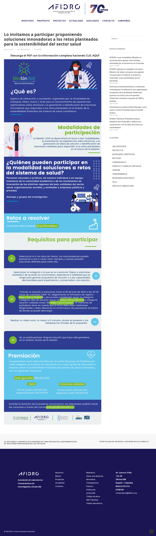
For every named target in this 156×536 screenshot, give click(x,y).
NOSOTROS (27, 20)
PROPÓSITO (43, 20)
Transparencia (92, 483)
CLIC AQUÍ (92, 55)
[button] (135, 21)
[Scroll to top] (151, 531)
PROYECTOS (59, 20)
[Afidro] (78, 9)
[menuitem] (27, 21)
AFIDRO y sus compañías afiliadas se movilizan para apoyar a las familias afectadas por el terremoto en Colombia (127, 60)
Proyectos (59, 479)
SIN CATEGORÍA (119, 146)
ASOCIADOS (92, 20)
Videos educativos (94, 503)
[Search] (129, 38)
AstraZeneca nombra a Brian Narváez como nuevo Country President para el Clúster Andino (128, 110)
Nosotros (59, 472)
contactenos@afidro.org (126, 493)
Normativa (90, 479)
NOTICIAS (116, 158)
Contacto (59, 486)
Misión (58, 476)
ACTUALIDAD (76, 20)
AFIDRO (39, 49)
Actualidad (60, 483)
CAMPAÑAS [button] (124, 20)
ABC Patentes (92, 500)
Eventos (89, 486)
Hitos (114, 182)
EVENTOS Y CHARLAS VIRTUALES (126, 166)
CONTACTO (108, 20)
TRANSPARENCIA (119, 174)
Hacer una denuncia (94, 476)
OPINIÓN (116, 170)
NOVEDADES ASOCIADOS (123, 178)
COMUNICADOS (24, 49)
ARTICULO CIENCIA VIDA (123, 186)
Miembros (90, 472)
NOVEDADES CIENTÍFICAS (123, 154)
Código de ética (93, 496)
